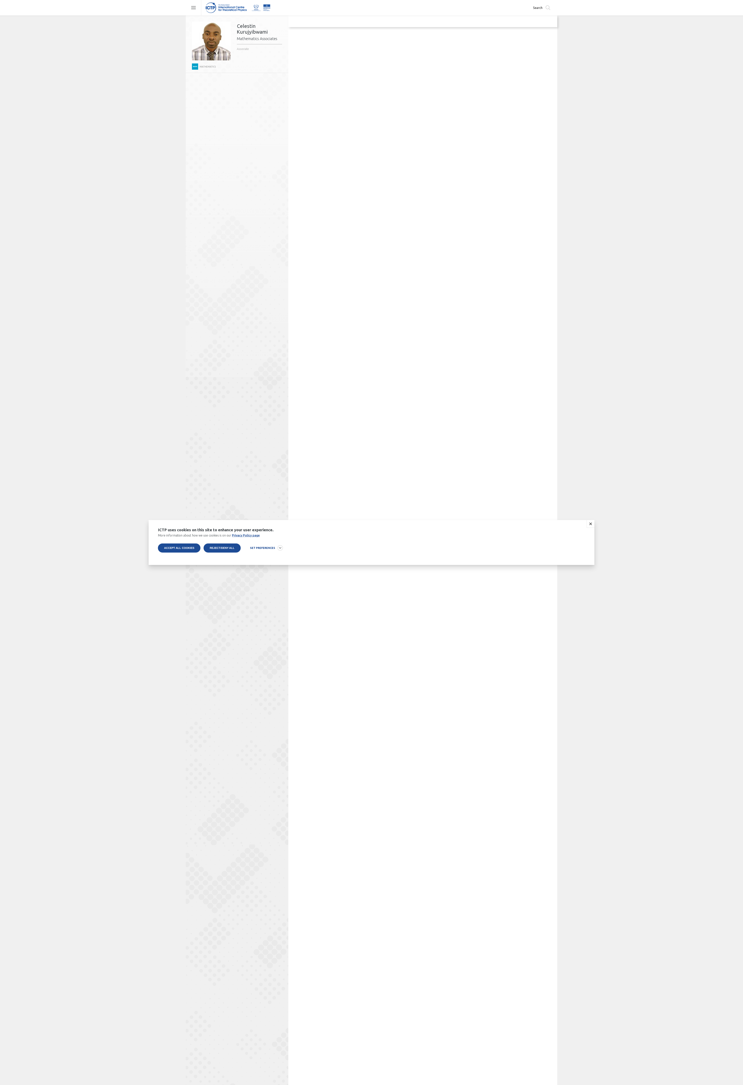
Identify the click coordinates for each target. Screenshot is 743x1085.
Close (590, 524)
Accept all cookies (179, 547)
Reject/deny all (222, 547)
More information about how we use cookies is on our (209, 535)
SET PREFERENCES (262, 547)
